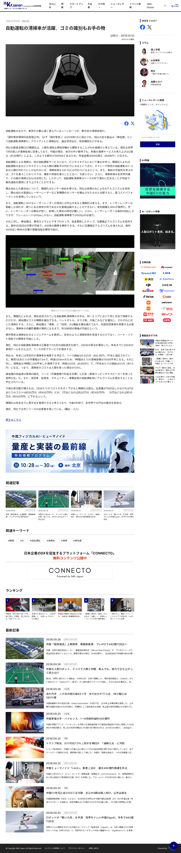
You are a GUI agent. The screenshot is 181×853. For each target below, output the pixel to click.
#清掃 (64, 540)
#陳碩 (11, 540)
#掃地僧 (77, 540)
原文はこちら (13, 419)
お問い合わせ (94, 848)
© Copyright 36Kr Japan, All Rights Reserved (23, 848)
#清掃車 (51, 540)
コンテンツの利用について (55, 848)
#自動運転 (35, 540)
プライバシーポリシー (76, 848)
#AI (22, 540)
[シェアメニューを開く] (174, 846)
